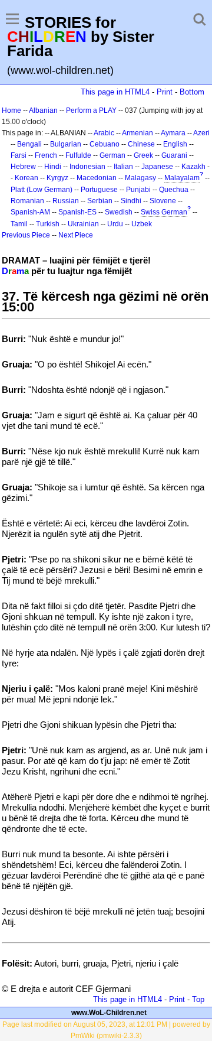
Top (198, 999)
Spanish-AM (30, 212)
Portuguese (99, 190)
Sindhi (131, 201)
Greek (143, 155)
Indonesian (87, 166)
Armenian (137, 133)
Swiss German (164, 212)
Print (165, 91)
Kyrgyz (57, 178)
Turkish (47, 224)
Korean (26, 178)
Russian (65, 201)
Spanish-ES (77, 212)
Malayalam (182, 178)
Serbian (99, 201)
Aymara (173, 133)
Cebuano (105, 144)
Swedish (118, 212)
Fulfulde (78, 155)
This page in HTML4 (115, 91)
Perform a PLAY (91, 110)
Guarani (174, 155)
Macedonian (97, 178)
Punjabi (138, 190)
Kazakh (193, 166)
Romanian (27, 201)
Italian (123, 166)
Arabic (104, 133)
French (46, 155)
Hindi (52, 166)
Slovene (163, 201)
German (112, 155)
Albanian (43, 110)
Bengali (29, 144)
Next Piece (75, 235)
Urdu (115, 224)
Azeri (201, 133)
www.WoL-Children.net (109, 1013)
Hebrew (23, 166)
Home (11, 110)
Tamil (19, 224)
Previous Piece (26, 235)
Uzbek (141, 224)
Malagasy (140, 178)
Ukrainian (83, 224)
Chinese (141, 144)
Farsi (18, 155)
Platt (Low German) (41, 190)
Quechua (173, 190)
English (175, 144)
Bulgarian (65, 144)
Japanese (157, 166)
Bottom (192, 91)
